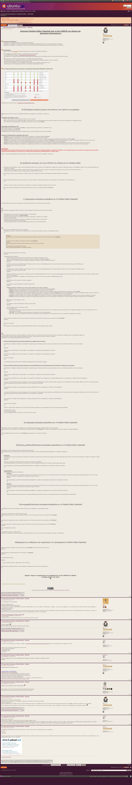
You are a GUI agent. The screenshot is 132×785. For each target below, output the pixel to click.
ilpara (104, 604)
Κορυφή (130, 596)
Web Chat (25, 2)
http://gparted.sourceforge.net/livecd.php (27, 55)
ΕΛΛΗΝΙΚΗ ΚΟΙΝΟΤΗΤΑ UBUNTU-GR (18, 11)
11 (130, 767)
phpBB (65, 772)
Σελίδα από (120, 767)
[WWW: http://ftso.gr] (103, 42)
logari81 (5, 727)
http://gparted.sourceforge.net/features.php (25, 102)
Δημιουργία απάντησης (2, 25)
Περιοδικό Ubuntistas (19, 2)
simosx (5, 665)
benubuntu (5, 717)
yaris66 (5, 641)
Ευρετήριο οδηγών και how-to (7, 629)
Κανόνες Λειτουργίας (93, 776)
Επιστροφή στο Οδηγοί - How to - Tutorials (9, 770)
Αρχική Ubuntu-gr (4, 2)
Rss (114, 0)
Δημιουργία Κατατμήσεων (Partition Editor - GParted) (17, 14)
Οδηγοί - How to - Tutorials (11, 2)
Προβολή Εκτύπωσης (128, 11)
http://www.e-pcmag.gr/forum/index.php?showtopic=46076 (37, 643)
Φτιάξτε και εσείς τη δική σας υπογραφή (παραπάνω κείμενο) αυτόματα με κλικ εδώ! (15, 678)
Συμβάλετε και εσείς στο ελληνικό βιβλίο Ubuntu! (9, 672)
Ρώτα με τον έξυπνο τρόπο (6, 595)
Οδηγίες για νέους (15, 595)
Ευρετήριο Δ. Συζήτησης (6, 11)
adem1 (7, 15)
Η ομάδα (98, 776)
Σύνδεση (129, 0)
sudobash (5, 683)
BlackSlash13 (6, 656)
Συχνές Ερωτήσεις (119, 0)
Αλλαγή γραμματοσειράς (130, 11)
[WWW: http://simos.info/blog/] (103, 673)
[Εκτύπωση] (128, 596)
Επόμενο (128, 764)
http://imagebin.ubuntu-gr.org (23, 22)
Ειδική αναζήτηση (128, 8)
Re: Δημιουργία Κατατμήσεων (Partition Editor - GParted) (15, 598)
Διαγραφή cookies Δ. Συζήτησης (120, 776)
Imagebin (29, 2)
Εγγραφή (125, 0)
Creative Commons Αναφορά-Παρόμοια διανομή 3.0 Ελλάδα (57, 590)
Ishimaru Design (70, 773)
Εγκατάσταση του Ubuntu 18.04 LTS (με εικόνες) (12, 0)
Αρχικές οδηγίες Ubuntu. (25, 0)
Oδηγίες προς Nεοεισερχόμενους (8, 614)
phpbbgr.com (70, 774)
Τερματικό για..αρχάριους (17, 629)
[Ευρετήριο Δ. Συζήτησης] (13, 6)
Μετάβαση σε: (88, 770)
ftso (103, 33)
